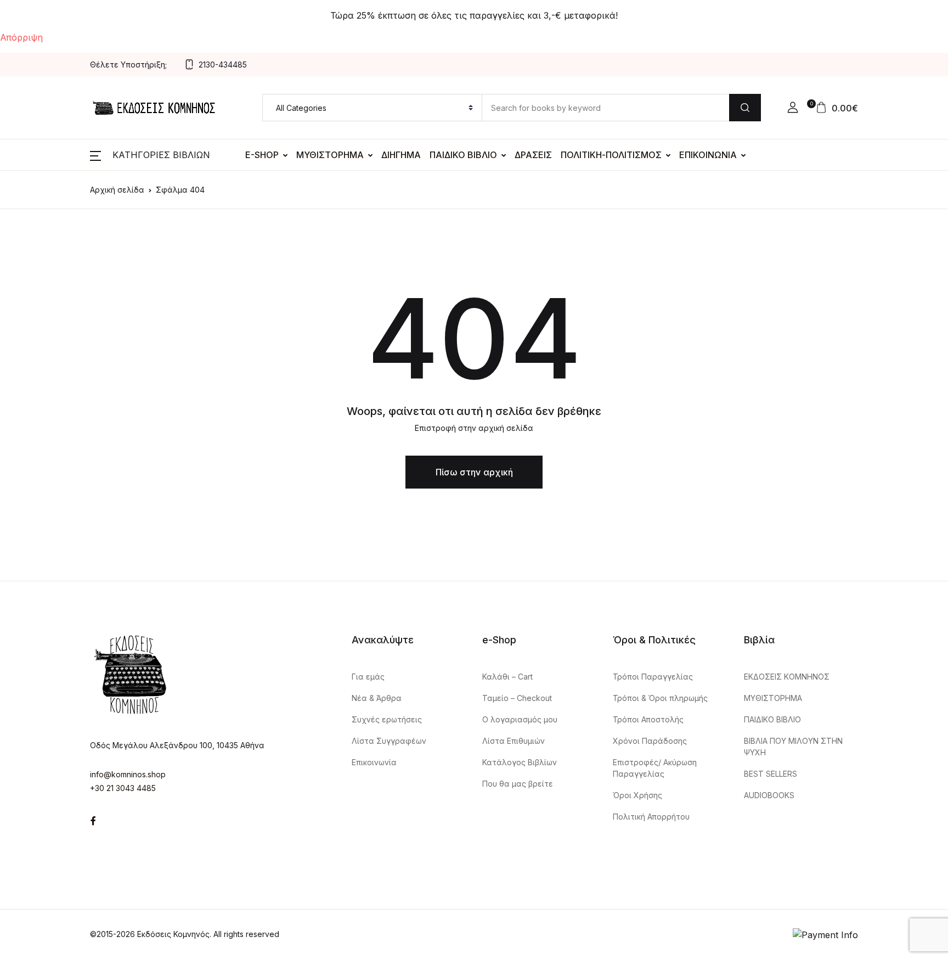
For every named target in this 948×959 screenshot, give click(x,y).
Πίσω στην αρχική (474, 472)
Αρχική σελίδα (117, 189)
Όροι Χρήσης (637, 795)
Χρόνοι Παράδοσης (650, 740)
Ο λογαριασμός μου (519, 719)
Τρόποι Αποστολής (648, 719)
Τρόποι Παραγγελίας (653, 676)
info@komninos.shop (128, 774)
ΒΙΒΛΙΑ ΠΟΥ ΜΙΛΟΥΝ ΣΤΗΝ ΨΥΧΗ (793, 746)
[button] (792, 107)
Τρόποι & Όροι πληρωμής (660, 698)
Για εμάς (368, 676)
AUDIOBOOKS (769, 795)
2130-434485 (223, 64)
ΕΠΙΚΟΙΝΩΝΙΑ (708, 154)
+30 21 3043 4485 (123, 788)
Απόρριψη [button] (21, 37)
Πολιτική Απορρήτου (651, 816)
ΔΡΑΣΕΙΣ (533, 154)
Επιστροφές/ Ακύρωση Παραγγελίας (655, 768)
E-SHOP (262, 154)
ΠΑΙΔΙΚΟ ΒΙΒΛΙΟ (463, 154)
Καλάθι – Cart (507, 676)
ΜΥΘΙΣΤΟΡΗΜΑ (330, 154)
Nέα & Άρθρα (377, 698)
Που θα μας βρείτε (517, 783)
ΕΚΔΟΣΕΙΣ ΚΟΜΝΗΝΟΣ (787, 676)
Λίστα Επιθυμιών (513, 740)
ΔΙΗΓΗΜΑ (401, 154)
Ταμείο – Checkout (517, 698)
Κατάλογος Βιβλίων (519, 762)
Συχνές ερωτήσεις (387, 719)
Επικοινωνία (374, 762)
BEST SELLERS (770, 773)
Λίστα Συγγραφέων (389, 740)
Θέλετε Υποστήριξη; (128, 64)
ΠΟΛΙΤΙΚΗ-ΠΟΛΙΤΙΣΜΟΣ (611, 154)
